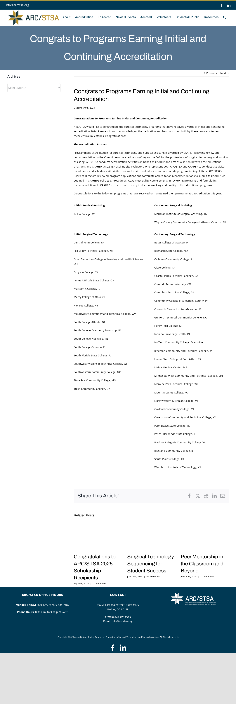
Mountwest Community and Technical (97, 314)
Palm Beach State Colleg (169, 425)
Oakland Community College (171, 409)
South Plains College (166, 459)
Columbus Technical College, (172, 292)
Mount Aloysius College (168, 392)
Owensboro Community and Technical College (182, 417)
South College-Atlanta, (87, 322)
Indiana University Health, (170, 334)
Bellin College (82, 214)
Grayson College (84, 272)
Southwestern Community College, (95, 372)
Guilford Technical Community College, (178, 317)
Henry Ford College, (166, 325)
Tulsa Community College (89, 389)
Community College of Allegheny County (179, 300)
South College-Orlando (88, 347)
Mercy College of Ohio (87, 297)
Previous (211, 73)
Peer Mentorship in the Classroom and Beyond (202, 564)
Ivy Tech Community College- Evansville (178, 342)
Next (223, 73)
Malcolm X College (85, 288)
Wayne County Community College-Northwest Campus (187, 222)
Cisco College (162, 267)
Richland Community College (172, 450)
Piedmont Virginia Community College (177, 442)
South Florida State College (90, 355)
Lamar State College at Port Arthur (175, 359)
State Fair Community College (92, 380)
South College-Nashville (88, 338)
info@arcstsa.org (17, 5)
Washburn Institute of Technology (175, 467)
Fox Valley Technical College (91, 250)
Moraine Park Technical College (173, 384)
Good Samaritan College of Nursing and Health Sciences (108, 259)
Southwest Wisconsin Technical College (98, 363)
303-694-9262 (122, 616)
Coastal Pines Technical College (173, 276)
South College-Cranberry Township (95, 330)
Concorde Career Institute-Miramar (176, 309)
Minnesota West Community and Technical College (185, 375)
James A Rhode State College (91, 280)
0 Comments (99, 583)
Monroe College (83, 305)
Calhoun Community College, (172, 259)
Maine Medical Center (168, 367)
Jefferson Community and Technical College (181, 351)
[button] (224, 17)
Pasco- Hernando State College (173, 434)
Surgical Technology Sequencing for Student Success (150, 564)
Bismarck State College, (168, 250)
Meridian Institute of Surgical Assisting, (178, 214)
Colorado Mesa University (170, 284)
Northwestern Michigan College (173, 400)
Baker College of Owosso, (169, 242)
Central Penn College (87, 242)
